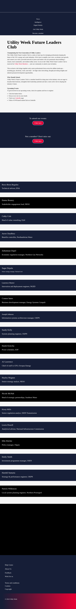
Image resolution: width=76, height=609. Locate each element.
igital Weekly (38, 25)
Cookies (7, 586)
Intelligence (38, 22)
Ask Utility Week (38, 29)
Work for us (9, 576)
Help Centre (9, 565)
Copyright (8, 589)
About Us (8, 569)
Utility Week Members (21, 64)
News (38, 19)
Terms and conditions (12, 583)
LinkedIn (18, 98)
